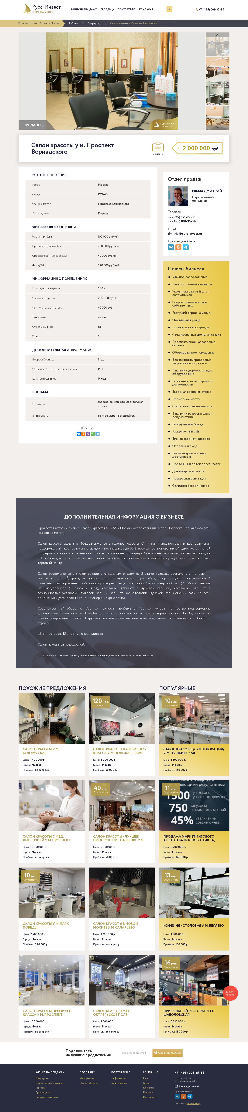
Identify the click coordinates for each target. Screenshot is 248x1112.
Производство (43, 1092)
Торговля (40, 1088)
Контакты (148, 1088)
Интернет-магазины (46, 1097)
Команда (148, 1092)
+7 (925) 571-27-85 (182, 217)
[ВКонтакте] (79, 434)
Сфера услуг (94, 23)
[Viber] (88, 434)
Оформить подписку (169, 1053)
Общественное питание (48, 1083)
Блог (145, 1078)
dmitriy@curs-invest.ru (185, 233)
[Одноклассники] (83, 434)
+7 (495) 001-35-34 (211, 10)
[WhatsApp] (93, 434)
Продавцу (107, 9)
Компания (146, 9)
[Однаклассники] (184, 1098)
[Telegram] (97, 434)
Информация (87, 1078)
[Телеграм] (186, 249)
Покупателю (126, 9)
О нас (146, 1083)
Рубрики (73, 23)
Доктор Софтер (193, 1103)
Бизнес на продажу (84, 9)
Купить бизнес (119, 1083)
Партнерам (149, 1097)
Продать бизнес (89, 1083)
